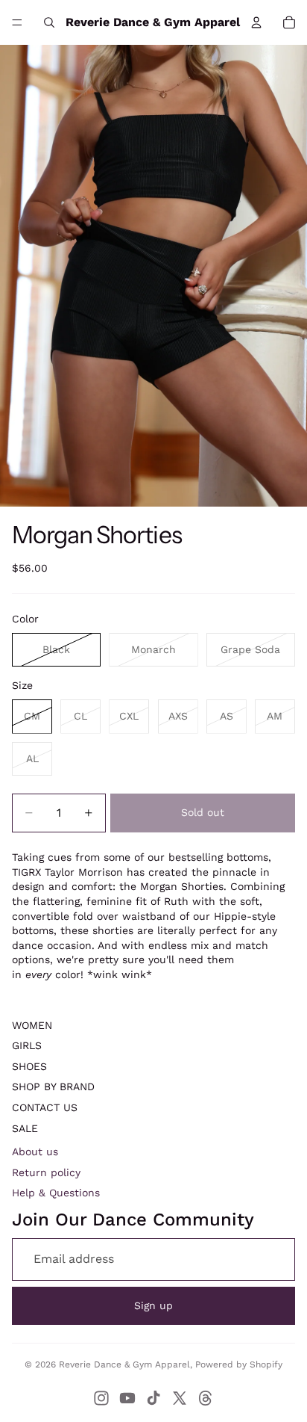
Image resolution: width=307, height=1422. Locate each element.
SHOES (29, 1066)
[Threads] (206, 1398)
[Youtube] (127, 1398)
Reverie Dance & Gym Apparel (124, 1364)
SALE (25, 1128)
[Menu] (17, 22)
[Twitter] (180, 1398)
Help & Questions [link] (56, 1193)
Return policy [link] (46, 1172)
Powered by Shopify (238, 1364)
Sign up (153, 1305)
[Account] (256, 22)
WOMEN (32, 1025)
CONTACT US (44, 1107)
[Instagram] (101, 1398)
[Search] (49, 22)
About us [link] (35, 1151)
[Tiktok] (153, 1398)
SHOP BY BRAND (53, 1086)
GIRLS (27, 1045)
